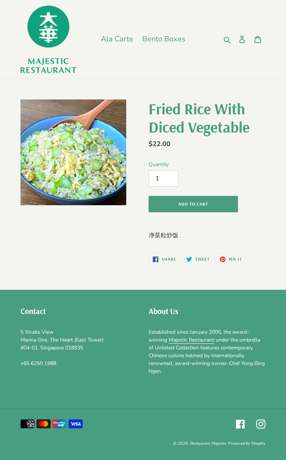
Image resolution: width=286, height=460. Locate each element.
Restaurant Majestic (208, 443)
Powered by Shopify (247, 443)
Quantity (159, 164)
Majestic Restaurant (191, 339)
